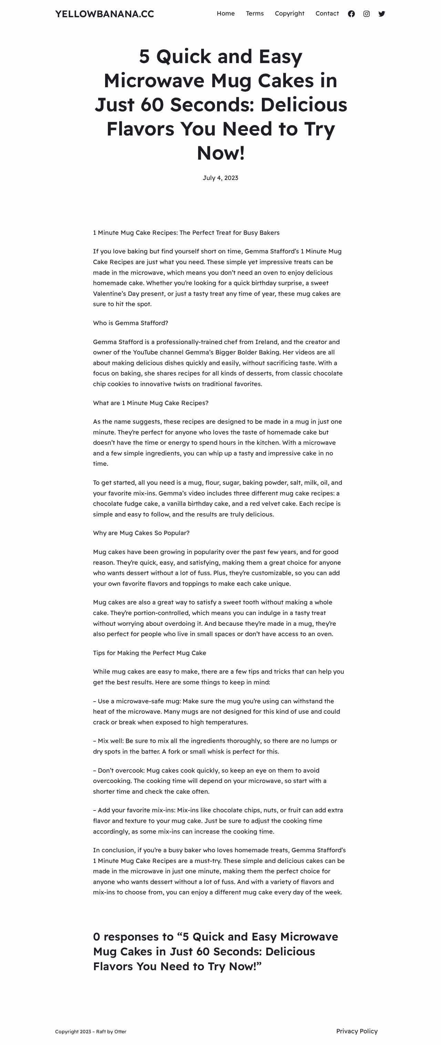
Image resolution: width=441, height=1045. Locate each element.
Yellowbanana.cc (104, 14)
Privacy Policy (357, 1031)
